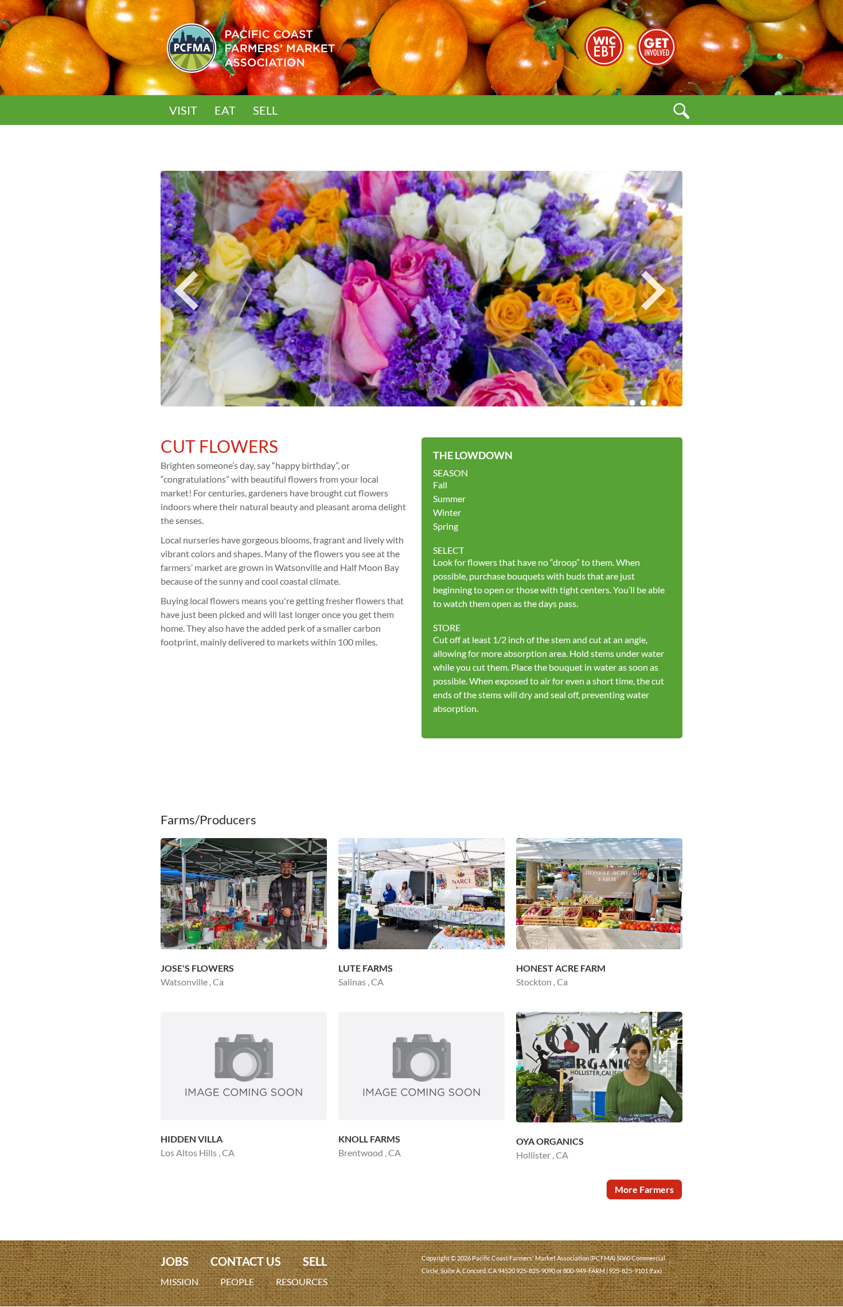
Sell (265, 110)
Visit (183, 110)
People (237, 1281)
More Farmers (644, 1189)
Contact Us (245, 1261)
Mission (179, 1281)
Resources (301, 1281)
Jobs (175, 1261)
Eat (225, 110)
